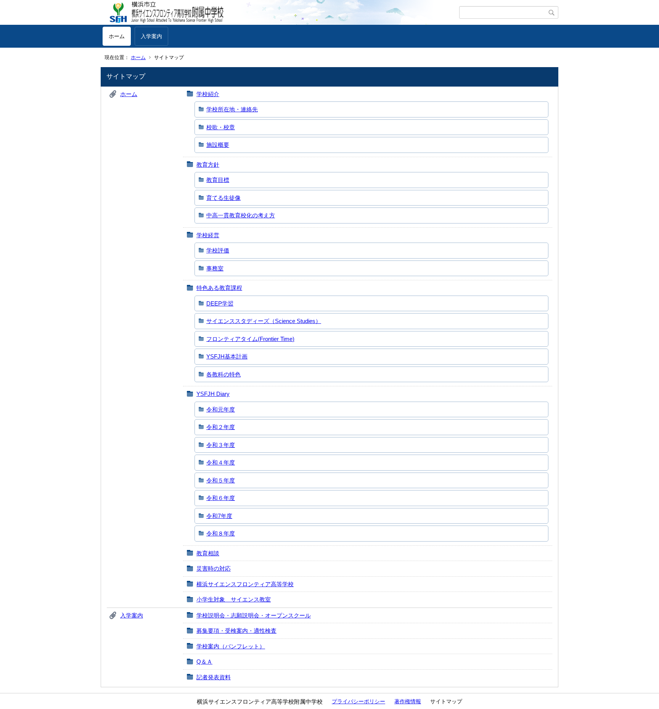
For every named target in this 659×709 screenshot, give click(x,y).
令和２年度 (220, 427)
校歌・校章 (220, 127)
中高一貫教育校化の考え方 (240, 215)
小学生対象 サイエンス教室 (233, 599)
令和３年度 (220, 445)
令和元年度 (220, 409)
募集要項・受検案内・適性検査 (236, 630)
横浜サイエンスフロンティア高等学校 (245, 584)
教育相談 (207, 553)
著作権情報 (407, 701)
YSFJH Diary (213, 394)
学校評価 (217, 250)
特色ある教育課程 (219, 288)
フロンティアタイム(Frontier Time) (250, 339)
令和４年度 (220, 462)
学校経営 (207, 235)
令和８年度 (220, 533)
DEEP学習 (219, 303)
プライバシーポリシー (358, 701)
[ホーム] (281, 12)
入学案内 (151, 36)
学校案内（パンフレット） (230, 646)
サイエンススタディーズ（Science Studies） (263, 321)
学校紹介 (207, 94)
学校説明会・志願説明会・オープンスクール (253, 615)
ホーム (117, 36)
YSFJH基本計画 (227, 356)
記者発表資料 (213, 677)
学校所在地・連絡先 (232, 109)
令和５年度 (220, 480)
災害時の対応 (213, 568)
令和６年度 (220, 498)
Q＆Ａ (204, 661)
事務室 (214, 268)
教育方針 (207, 164)
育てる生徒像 (223, 198)
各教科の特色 (223, 374)
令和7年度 (219, 516)
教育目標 (217, 180)
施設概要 (217, 144)
